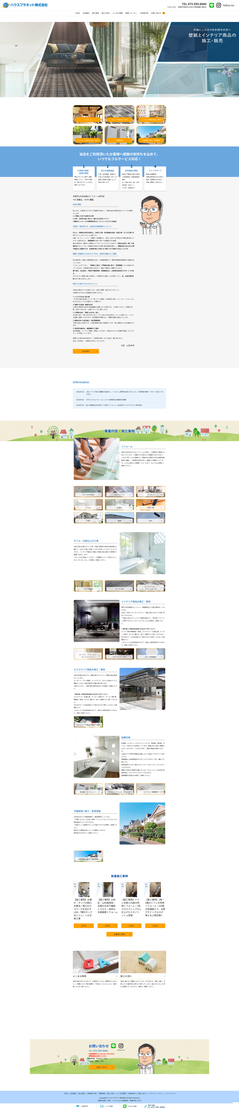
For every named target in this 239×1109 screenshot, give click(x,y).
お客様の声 (144, 13)
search (164, 14)
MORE (83, 925)
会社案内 (86, 13)
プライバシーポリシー (156, 1093)
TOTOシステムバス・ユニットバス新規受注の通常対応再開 (106, 400)
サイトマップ (170, 1093)
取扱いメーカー (131, 13)
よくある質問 (118, 13)
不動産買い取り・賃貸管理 (96, 1093)
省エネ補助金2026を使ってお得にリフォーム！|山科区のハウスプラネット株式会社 (114, 405)
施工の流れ (106, 13)
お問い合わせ (156, 13)
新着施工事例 (119, 934)
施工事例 (95, 13)
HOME (77, 13)
